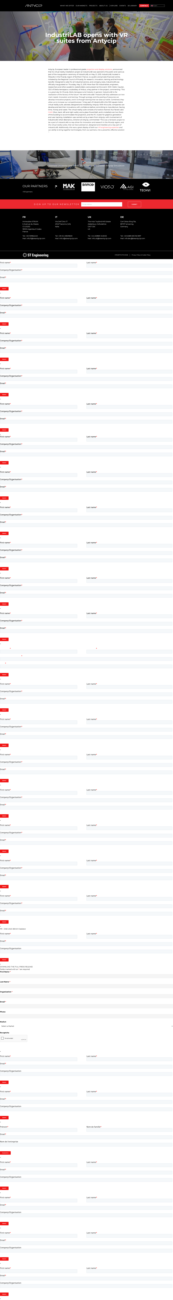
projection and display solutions (99, 69)
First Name (5, 972)
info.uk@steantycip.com (101, 238)
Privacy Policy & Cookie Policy (141, 255)
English (155, 5)
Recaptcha (4, 1033)
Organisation (6, 992)
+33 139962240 (32, 236)
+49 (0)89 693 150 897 (132, 236)
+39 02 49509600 (65, 236)
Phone (2, 1012)
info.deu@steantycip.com (135, 238)
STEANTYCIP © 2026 (121, 255)
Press (86, 29)
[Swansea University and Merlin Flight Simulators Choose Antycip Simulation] (86, 164)
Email (3, 1002)
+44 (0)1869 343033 (99, 236)
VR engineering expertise (108, 127)
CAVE (50, 112)
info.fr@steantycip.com (36, 238)
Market (3, 1022)
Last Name (5, 982)
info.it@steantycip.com (68, 238)
